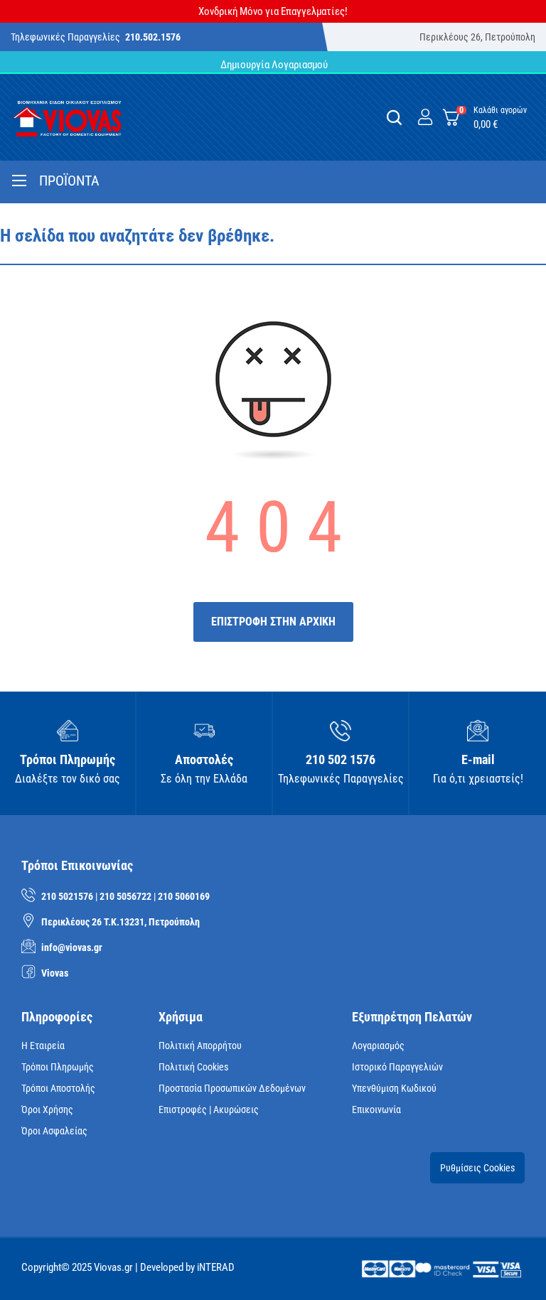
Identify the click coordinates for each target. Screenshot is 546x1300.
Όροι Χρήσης (47, 1109)
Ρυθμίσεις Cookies (477, 1167)
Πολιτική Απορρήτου (200, 1045)
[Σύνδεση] (425, 117)
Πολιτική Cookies (193, 1067)
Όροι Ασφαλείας (54, 1131)
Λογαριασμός (378, 1045)
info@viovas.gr (71, 947)
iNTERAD (216, 1267)
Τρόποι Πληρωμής (57, 1067)
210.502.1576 (153, 37)
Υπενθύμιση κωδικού (394, 1088)
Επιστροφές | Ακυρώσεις (209, 1109)
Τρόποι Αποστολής (58, 1088)
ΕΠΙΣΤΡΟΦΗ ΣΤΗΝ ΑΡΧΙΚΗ (273, 621)
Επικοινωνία (376, 1109)
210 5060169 (184, 896)
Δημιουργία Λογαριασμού (273, 64)
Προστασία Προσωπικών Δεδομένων (232, 1088)
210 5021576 (67, 896)
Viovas (54, 973)
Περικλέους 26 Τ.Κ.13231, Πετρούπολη (120, 922)
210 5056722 (125, 896)
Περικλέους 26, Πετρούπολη (477, 37)
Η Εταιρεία (43, 1045)
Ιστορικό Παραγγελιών (397, 1067)
